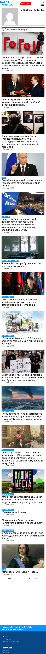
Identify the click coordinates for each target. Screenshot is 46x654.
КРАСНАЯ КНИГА (25, 3)
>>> (35, 579)
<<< (9, 579)
